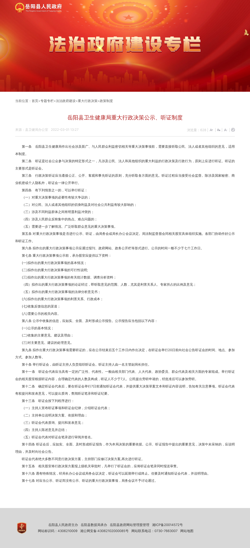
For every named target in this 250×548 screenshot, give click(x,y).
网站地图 (186, 531)
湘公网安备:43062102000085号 (104, 531)
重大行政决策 (88, 101)
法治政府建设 (66, 101)
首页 (35, 101)
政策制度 (106, 101)
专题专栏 (47, 101)
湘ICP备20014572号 (167, 525)
